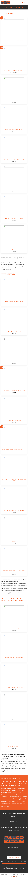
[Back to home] (5, 2)
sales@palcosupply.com (15, 852)
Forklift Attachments (14, 821)
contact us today (16, 593)
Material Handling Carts (14, 830)
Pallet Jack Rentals (14, 833)
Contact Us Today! (14, 857)
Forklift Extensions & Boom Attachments (14, 824)
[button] (24, 2)
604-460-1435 (16, 851)
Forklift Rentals (14, 816)
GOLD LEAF (14, 876)
